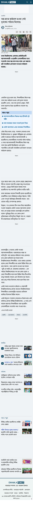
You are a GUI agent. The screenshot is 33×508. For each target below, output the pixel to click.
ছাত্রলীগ (3, 315)
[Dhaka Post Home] (16, 482)
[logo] (8, 2)
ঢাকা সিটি (25, 315)
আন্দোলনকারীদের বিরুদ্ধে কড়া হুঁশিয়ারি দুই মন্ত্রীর (17, 117)
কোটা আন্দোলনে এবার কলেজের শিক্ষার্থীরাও (17, 127)
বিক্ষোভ (18, 315)
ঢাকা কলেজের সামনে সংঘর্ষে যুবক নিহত (16, 123)
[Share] (17, 32)
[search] (27, 2)
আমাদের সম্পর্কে (8, 493)
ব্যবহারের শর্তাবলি (18, 489)
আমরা (15, 493)
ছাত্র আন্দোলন (11, 315)
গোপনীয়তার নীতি (8, 489)
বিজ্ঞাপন (26, 493)
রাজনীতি (3, 16)
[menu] (30, 2)
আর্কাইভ (21, 493)
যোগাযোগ (27, 489)
